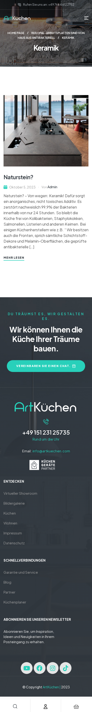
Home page (16, 33)
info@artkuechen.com (51, 451)
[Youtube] (27, 668)
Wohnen (10, 523)
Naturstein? (18, 176)
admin (52, 187)
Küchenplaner (15, 602)
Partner (9, 592)
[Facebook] (40, 668)
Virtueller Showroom (20, 493)
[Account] (45, 706)
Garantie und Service (21, 572)
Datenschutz (14, 543)
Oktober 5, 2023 (22, 187)
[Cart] (76, 706)
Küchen (10, 513)
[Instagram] (53, 668)
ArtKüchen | (52, 687)
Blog (7, 582)
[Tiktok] (65, 668)
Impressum (13, 533)
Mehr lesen (14, 257)
